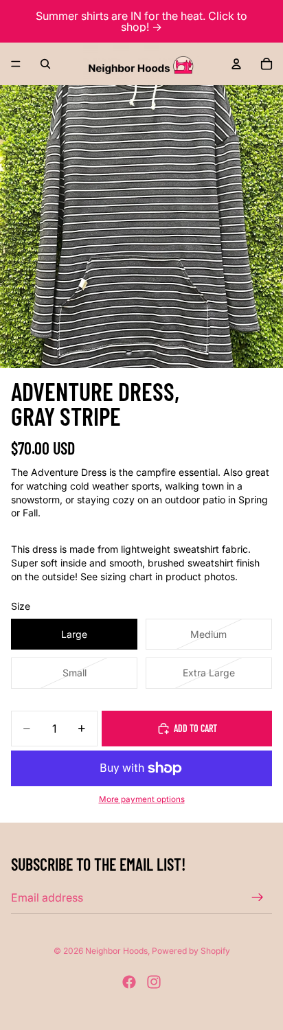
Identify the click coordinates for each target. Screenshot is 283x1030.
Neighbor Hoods (116, 951)
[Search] (45, 64)
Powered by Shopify (191, 951)
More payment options (142, 799)
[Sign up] (257, 897)
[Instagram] (154, 982)
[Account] (236, 64)
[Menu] (16, 64)
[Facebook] (129, 982)
